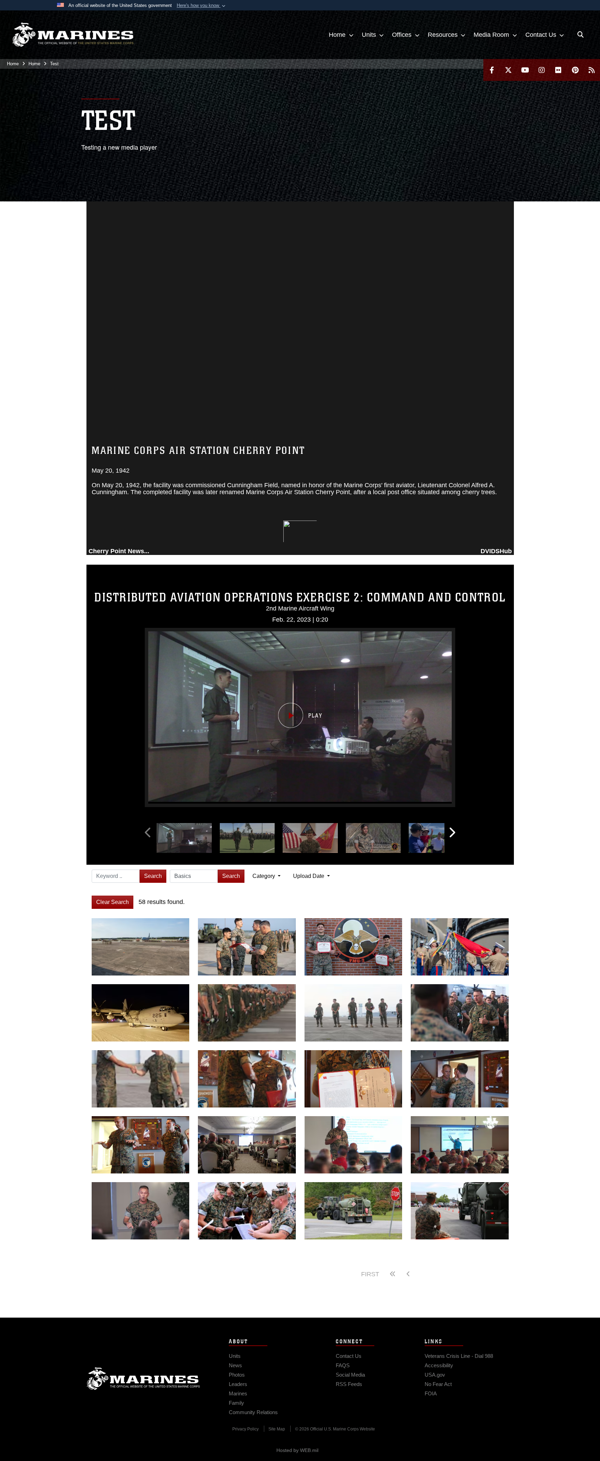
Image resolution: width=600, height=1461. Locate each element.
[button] (202, 5)
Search (153, 876)
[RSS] (591, 70)
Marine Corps (143, 1378)
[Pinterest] (575, 70)
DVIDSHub (496, 551)
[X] (508, 70)
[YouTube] (525, 70)
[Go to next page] (464, 1274)
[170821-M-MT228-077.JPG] (353, 1012)
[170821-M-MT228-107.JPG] (460, 1012)
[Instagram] (541, 70)
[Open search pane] (580, 34)
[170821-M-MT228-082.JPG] (141, 1078)
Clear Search (112, 902)
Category (264, 876)
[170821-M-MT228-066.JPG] (247, 1012)
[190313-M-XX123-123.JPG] (141, 1012)
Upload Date (309, 876)
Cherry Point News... (119, 551)
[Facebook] (491, 70)
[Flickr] (558, 70)
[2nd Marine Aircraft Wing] (73, 35)
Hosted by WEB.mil (297, 1450)
